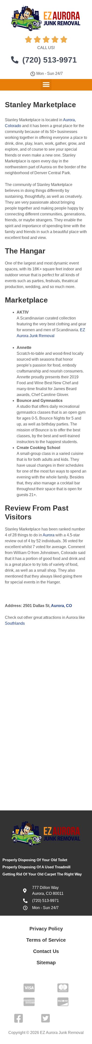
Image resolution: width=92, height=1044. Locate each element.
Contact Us (46, 951)
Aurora (48, 535)
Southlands (15, 623)
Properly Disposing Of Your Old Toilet (34, 860)
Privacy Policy (46, 928)
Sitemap (46, 962)
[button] (46, 84)
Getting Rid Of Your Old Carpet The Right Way (42, 874)
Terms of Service (46, 940)
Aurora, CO (61, 606)
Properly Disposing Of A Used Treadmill (36, 867)
